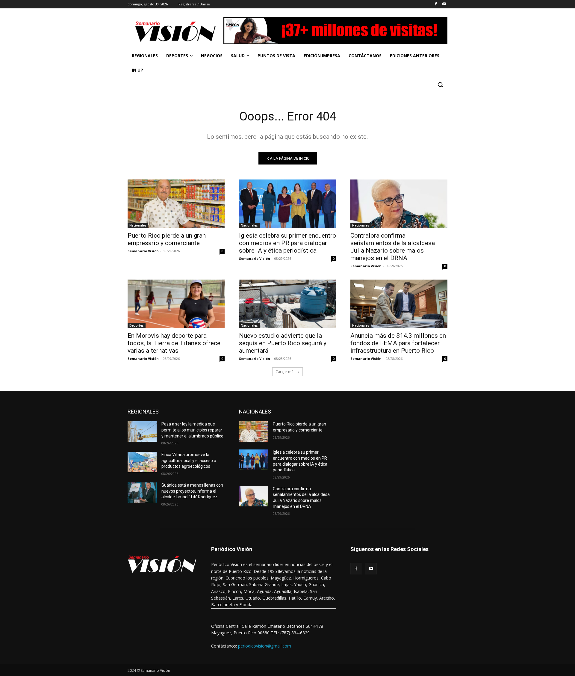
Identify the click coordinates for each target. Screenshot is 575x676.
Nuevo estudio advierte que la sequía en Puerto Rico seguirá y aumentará (282, 343)
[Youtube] (444, 4)
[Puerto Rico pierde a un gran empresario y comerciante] (176, 203)
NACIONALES (255, 411)
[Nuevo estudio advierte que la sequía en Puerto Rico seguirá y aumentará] (287, 304)
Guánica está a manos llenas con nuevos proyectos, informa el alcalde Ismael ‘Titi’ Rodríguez (192, 491)
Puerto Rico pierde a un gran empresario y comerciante (167, 239)
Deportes (136, 325)
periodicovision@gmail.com (264, 646)
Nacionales (137, 225)
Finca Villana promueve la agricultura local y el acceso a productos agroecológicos (188, 460)
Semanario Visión (143, 251)
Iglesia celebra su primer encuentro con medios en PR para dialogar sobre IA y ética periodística (287, 243)
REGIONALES (143, 411)
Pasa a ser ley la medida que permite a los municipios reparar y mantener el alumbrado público (192, 430)
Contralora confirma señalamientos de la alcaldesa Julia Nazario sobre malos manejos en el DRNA (392, 247)
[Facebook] (435, 4)
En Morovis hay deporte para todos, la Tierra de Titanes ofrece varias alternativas (174, 343)
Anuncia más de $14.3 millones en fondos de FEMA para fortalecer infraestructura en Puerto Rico (398, 343)
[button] (440, 84)
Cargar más (285, 371)
